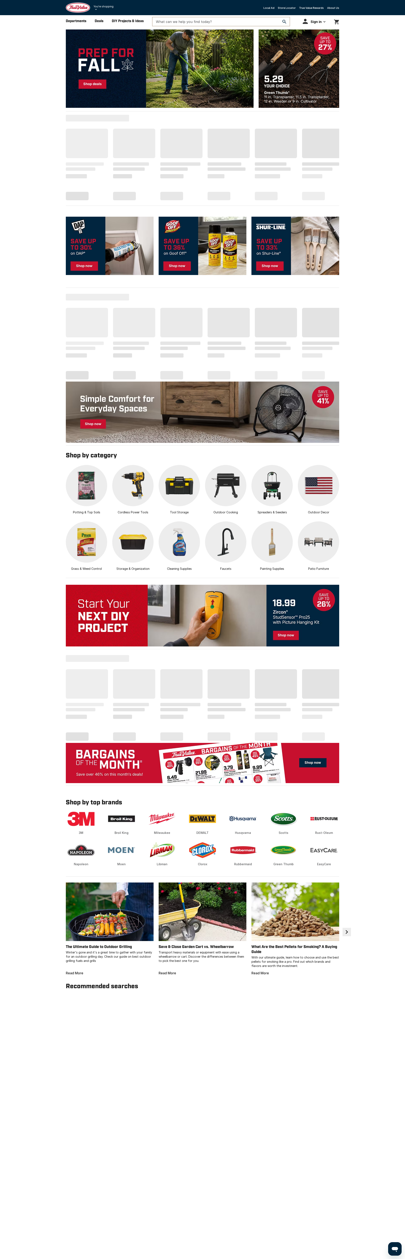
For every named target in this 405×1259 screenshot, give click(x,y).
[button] (314, 21)
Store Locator (287, 7)
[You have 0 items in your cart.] (336, 21)
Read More (74, 973)
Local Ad (268, 7)
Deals (99, 21)
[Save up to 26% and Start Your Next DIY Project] (202, 615)
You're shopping (103, 6)
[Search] (284, 22)
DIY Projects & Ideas (128, 21)
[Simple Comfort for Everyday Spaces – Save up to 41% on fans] (202, 412)
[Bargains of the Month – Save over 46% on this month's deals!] (202, 762)
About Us (333, 7)
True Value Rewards (311, 7)
